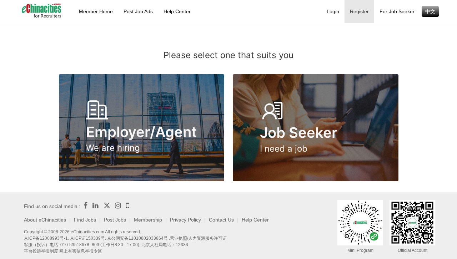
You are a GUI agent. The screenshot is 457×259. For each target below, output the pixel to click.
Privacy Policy (185, 220)
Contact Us (221, 220)
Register (359, 11)
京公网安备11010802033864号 (137, 238)
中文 (430, 11)
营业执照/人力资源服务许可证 (198, 238)
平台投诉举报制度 (41, 251)
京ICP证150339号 (87, 238)
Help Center (177, 11)
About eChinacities (45, 220)
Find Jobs (85, 220)
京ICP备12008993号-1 (46, 238)
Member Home (96, 11)
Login (333, 11)
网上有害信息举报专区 (80, 251)
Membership (148, 220)
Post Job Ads (138, 11)
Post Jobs (115, 220)
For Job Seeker (397, 11)
